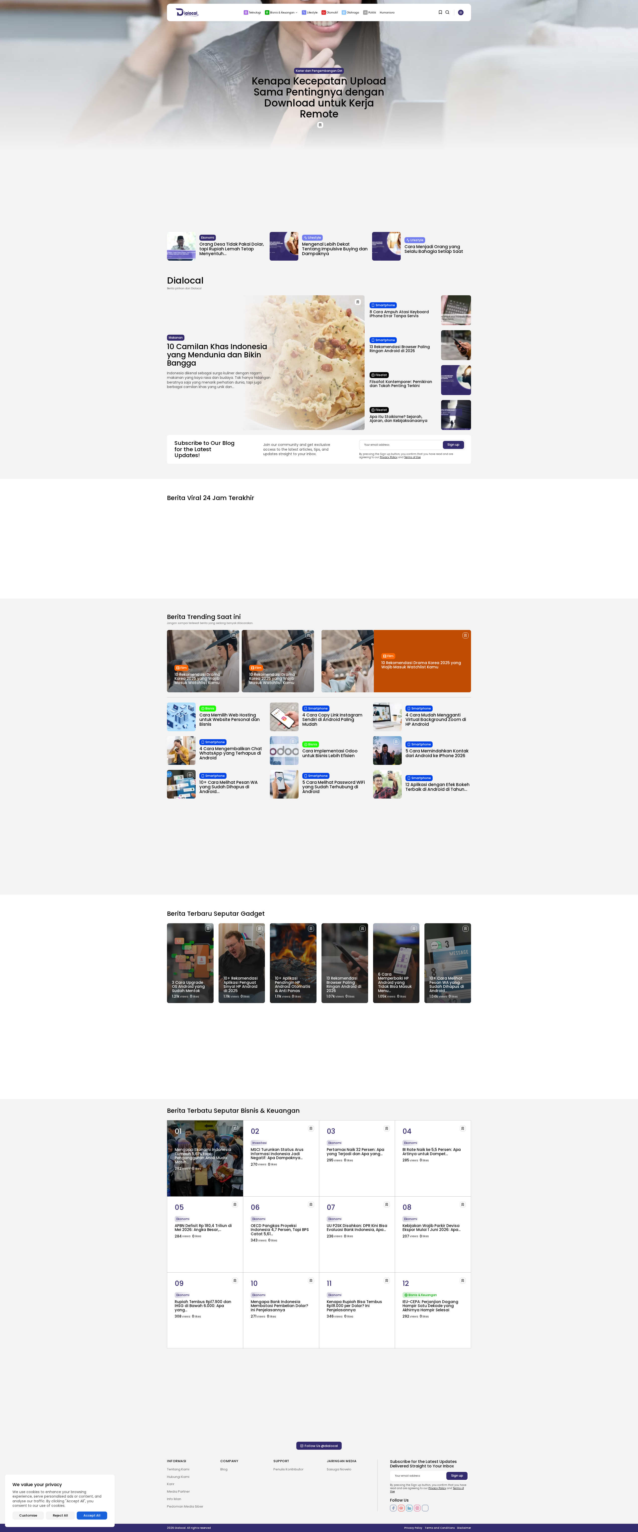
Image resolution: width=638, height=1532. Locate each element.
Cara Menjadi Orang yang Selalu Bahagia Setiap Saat (433, 249)
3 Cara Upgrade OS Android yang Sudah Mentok (188, 986)
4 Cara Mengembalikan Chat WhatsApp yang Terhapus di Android (230, 753)
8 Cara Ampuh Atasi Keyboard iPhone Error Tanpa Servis (399, 314)
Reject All (60, 1515)
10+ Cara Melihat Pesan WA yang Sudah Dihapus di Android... (228, 787)
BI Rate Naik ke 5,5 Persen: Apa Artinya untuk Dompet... (431, 1151)
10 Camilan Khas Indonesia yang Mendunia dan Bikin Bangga (217, 354)
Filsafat (381, 375)
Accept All (91, 1515)
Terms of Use (412, 457)
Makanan (176, 337)
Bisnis (209, 708)
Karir (170, 1484)
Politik (372, 12)
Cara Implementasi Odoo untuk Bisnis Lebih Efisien (330, 753)
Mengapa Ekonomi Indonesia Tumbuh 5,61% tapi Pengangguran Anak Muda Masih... (203, 1156)
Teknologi (255, 12)
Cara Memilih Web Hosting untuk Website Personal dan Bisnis (229, 719)
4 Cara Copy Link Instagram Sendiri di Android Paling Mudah (332, 719)
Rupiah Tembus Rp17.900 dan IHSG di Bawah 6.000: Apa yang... (203, 1306)
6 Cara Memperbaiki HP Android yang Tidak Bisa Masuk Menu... (395, 982)
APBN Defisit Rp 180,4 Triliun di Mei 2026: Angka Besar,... (203, 1227)
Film (183, 668)
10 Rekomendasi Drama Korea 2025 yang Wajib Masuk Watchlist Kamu (197, 678)
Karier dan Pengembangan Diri (319, 71)
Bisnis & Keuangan (282, 12)
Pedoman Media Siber (185, 1506)
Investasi (259, 1143)
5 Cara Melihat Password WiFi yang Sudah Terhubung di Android (333, 787)
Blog (224, 1469)
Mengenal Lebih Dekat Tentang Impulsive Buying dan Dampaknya (335, 248)
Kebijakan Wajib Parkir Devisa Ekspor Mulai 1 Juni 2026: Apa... (431, 1227)
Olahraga (353, 12)
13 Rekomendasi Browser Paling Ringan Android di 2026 (400, 349)
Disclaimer (464, 1528)
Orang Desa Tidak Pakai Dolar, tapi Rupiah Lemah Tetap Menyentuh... (231, 248)
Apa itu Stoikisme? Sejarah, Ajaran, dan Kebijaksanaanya (398, 418)
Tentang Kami (178, 1469)
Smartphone (385, 305)
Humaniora (387, 12)
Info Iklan (174, 1499)
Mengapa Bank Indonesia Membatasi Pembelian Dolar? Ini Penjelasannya (279, 1306)
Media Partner (178, 1491)
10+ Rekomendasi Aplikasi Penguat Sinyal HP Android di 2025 (241, 984)
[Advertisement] (319, 187)
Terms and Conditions (440, 1528)
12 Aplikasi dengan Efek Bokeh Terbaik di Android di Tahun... (437, 787)
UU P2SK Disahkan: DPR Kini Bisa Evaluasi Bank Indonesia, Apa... (357, 1227)
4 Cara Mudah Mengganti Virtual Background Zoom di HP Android (435, 719)
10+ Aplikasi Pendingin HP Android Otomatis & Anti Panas (292, 984)
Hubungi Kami (178, 1476)
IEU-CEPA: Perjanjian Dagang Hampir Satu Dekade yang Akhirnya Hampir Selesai (430, 1306)
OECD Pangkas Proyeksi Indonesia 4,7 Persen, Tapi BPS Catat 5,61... (280, 1229)
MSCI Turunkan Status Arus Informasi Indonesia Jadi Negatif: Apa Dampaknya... (277, 1153)
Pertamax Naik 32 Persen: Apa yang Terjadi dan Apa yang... (355, 1151)
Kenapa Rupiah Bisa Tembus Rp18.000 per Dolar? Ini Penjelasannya (354, 1306)
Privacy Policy (389, 457)
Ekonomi (207, 237)
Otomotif (332, 12)
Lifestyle (312, 12)
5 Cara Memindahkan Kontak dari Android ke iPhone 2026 (437, 753)
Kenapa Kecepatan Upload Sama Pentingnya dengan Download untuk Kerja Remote (319, 97)
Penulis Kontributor (288, 1469)
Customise (28, 1515)
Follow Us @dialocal (321, 1445)
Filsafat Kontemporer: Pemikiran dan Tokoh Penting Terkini (401, 384)
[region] (60, 1501)
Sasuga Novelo (339, 1469)
